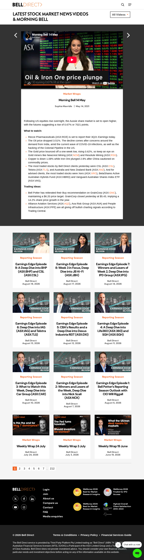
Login (46, 489)
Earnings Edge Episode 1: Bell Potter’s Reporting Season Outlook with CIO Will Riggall (113, 388)
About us (48, 498)
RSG (113, 155)
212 (52, 468)
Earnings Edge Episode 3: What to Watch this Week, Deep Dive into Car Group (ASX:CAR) (31, 388)
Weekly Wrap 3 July (72, 446)
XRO (94, 173)
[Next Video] (15, 35)
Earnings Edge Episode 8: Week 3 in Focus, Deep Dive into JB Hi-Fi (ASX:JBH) (72, 269)
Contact (48, 507)
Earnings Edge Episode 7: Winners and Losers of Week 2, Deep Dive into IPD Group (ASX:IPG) (113, 269)
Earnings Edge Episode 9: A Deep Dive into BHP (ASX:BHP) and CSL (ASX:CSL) (31, 269)
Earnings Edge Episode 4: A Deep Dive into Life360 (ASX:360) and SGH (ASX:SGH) (113, 328)
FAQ (45, 511)
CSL (111, 166)
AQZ (66, 203)
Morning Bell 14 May (72, 100)
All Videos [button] (119, 14)
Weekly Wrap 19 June (113, 446)
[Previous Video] (128, 35)
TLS (45, 169)
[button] (129, 4)
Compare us (50, 503)
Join (45, 494)
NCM (76, 155)
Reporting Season (31, 257)
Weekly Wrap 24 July (31, 446)
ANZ (101, 169)
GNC (112, 192)
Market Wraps (72, 93)
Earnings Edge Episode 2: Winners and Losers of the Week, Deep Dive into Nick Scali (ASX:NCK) (72, 390)
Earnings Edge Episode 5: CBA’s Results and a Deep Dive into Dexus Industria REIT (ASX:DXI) (72, 328)
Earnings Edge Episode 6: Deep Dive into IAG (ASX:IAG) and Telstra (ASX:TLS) (31, 328)
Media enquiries (53, 516)
